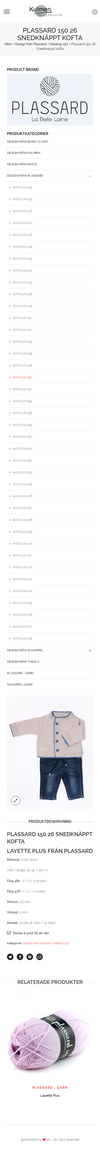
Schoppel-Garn (19, 684)
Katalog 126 (22, 211)
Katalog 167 (22, 508)
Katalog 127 (22, 223)
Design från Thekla (23, 661)
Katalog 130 (22, 258)
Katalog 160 (22, 436)
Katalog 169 (22, 532)
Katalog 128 (22, 235)
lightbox (15, 800)
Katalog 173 (22, 579)
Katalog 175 (22, 603)
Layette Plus (50, 1095)
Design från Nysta (22, 164)
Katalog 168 (22, 520)
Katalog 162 (22, 460)
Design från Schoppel (25, 650)
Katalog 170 (22, 543)
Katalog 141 (22, 318)
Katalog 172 (22, 567)
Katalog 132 (22, 270)
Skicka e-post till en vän (31, 933)
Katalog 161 (22, 448)
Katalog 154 (22, 401)
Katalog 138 (22, 294)
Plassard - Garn (20, 673)
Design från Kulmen (23, 153)
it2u (48, 1139)
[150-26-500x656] (50, 752)
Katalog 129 (22, 246)
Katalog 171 (22, 555)
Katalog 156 (22, 413)
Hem (8, 44)
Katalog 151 (22, 389)
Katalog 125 (22, 199)
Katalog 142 (22, 329)
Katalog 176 (22, 615)
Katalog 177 (22, 626)
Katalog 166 (22, 496)
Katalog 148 (22, 365)
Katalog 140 (22, 306)
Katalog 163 (22, 472)
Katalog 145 (22, 353)
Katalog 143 (22, 341)
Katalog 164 (22, 484)
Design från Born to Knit (27, 141)
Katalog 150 (59, 44)
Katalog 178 (22, 638)
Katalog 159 (22, 425)
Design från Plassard (31, 44)
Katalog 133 (22, 282)
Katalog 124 (22, 187)
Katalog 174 (22, 591)
